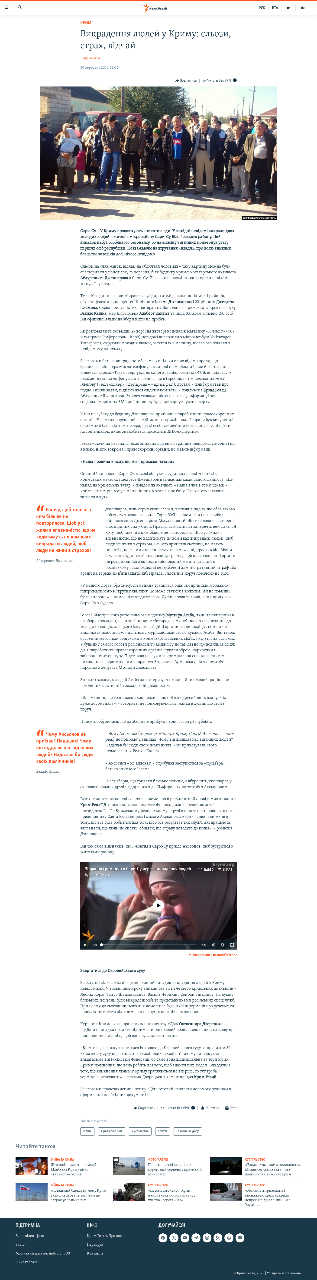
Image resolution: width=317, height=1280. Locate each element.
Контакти (95, 1253)
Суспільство (255, 1160)
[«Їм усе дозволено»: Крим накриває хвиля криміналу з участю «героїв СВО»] (129, 1192)
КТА (275, 8)
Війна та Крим (62, 1160)
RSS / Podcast (26, 1262)
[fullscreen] (232, 945)
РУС (262, 8)
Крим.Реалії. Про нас (104, 1236)
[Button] (186, 81)
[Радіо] (303, 8)
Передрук (95, 1245)
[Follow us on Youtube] (185, 1237)
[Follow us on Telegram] (195, 1237)
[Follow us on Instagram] (207, 1237)
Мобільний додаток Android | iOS (43, 1253)
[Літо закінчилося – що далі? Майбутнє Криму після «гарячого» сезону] (32, 1166)
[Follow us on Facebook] (162, 1237)
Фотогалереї (158, 1160)
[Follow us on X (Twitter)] (173, 1237)
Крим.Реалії (99, 875)
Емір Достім (90, 58)
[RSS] (217, 1237)
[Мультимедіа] (288, 8)
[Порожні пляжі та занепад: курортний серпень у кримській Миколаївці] (129, 1166)
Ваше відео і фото (30, 1236)
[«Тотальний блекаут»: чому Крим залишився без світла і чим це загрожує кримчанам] (32, 1192)
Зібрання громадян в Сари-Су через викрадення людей (138, 869)
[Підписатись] (240, 1237)
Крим (85, 23)
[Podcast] (228, 1237)
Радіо (20, 1245)
